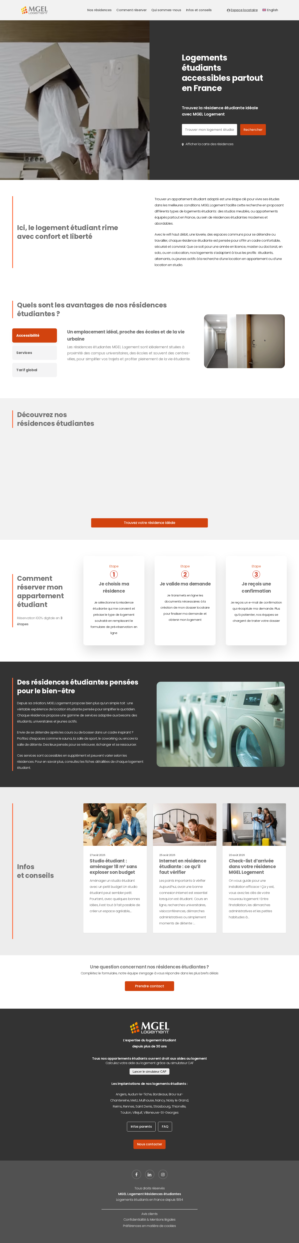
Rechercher (253, 129)
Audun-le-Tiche (140, 1094)
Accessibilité (27, 335)
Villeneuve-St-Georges (161, 1112)
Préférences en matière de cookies (149, 1226)
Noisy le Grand (177, 1100)
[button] (210, 144)
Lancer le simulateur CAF (149, 1071)
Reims (117, 1106)
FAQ (165, 1126)
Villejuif (137, 1112)
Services (24, 352)
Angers (121, 1094)
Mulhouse (146, 1100)
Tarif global (26, 370)
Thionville (179, 1106)
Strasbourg (161, 1106)
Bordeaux (160, 1094)
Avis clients (149, 1214)
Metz (134, 1100)
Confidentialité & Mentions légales (149, 1219)
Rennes (128, 1106)
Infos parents (141, 1126)
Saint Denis (143, 1106)
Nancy (160, 1100)
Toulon (125, 1112)
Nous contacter (149, 1144)
